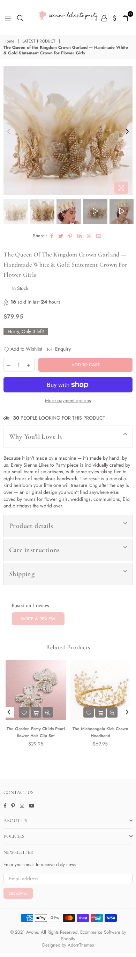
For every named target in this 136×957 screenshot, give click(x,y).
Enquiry (62, 349)
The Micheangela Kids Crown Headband (100, 732)
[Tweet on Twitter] (60, 235)
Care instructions (34, 550)
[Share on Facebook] (52, 235)
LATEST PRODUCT (38, 41)
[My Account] (104, 17)
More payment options (68, 400)
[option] (68, 130)
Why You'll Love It (35, 436)
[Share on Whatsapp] (89, 235)
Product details (31, 526)
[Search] (20, 17)
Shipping (22, 574)
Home (8, 41)
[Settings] (115, 17)
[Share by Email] (98, 235)
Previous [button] (8, 132)
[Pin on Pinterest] (70, 235)
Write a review (38, 618)
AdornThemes (81, 945)
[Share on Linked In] (79, 235)
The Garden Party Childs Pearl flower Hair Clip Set (36, 732)
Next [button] (127, 132)
